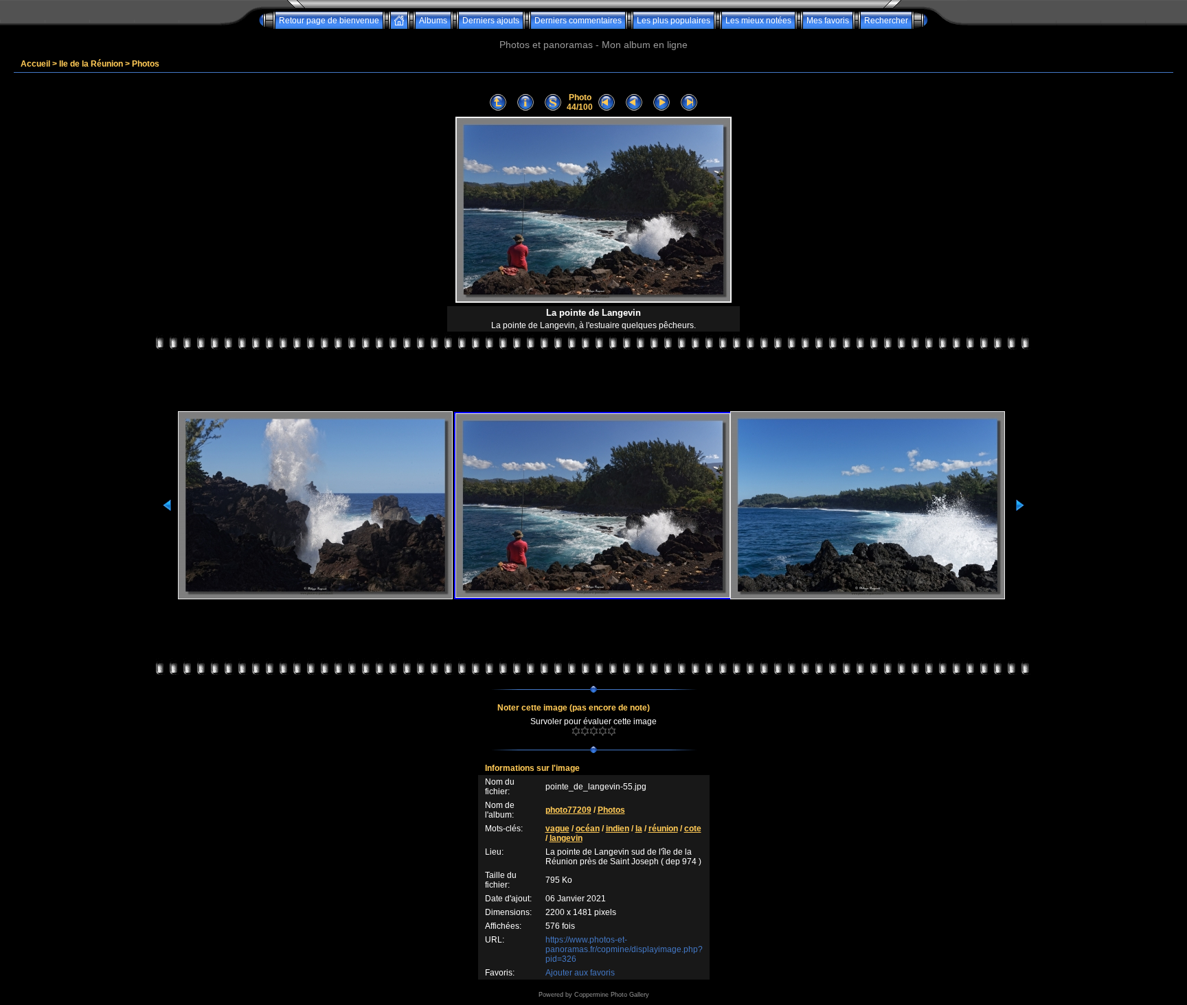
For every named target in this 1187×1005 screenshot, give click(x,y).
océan (588, 828)
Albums (433, 20)
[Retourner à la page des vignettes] (498, 102)
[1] (576, 731)
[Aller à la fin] (689, 102)
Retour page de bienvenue (329, 20)
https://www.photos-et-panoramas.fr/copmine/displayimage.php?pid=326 (624, 949)
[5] (611, 731)
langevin (566, 838)
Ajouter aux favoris (580, 973)
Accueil (35, 64)
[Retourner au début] (606, 102)
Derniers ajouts (490, 20)
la (638, 828)
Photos (145, 64)
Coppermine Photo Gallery (611, 994)
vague (557, 828)
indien (617, 828)
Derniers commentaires (578, 20)
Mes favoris (827, 20)
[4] (602, 731)
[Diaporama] (553, 102)
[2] (584, 731)
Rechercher (886, 20)
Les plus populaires (673, 20)
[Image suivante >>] (661, 102)
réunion (663, 828)
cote (692, 828)
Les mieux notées (758, 20)
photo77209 (568, 810)
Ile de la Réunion (91, 64)
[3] (593, 731)
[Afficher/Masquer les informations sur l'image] (525, 102)
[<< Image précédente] (634, 102)
